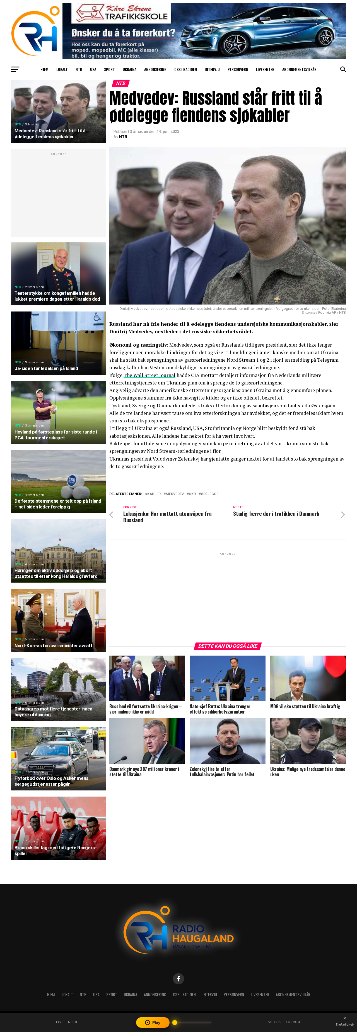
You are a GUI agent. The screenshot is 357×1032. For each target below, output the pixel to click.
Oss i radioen (185, 69)
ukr (192, 494)
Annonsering (155, 69)
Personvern (238, 69)
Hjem (44, 69)
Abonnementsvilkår (299, 69)
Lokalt (62, 69)
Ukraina (129, 69)
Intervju (212, 69)
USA (93, 69)
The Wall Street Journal (149, 375)
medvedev (175, 494)
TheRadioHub (345, 1024)
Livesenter (265, 69)
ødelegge (209, 494)
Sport (109, 69)
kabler (154, 494)
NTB (79, 69)
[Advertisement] (58, 196)
